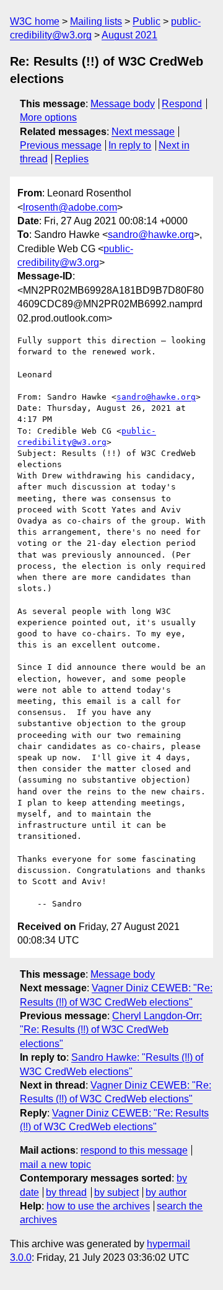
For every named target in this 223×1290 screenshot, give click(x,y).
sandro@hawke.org (151, 234)
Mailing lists (96, 21)
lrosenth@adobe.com (70, 207)
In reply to (129, 145)
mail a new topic (55, 1164)
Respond (182, 104)
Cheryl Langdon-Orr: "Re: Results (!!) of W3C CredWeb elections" (111, 1030)
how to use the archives (98, 1206)
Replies (72, 159)
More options (48, 117)
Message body (122, 104)
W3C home (34, 21)
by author (166, 1192)
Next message (143, 131)
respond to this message (134, 1150)
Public (146, 21)
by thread (66, 1192)
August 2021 (129, 35)
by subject (116, 1192)
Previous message (61, 145)
